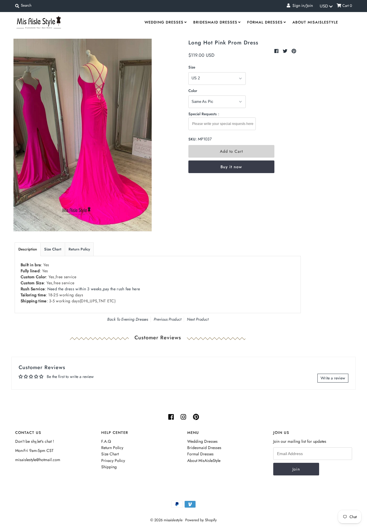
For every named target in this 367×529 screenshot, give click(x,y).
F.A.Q (106, 441)
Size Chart (52, 249)
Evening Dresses (134, 319)
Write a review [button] (333, 378)
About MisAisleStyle (315, 22)
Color (192, 90)
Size (191, 67)
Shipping (109, 467)
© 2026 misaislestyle (166, 520)
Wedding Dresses (164, 22)
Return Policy (79, 249)
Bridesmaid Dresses (215, 22)
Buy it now (231, 167)
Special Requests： (204, 114)
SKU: (192, 139)
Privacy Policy (113, 460)
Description (27, 249)
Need (93, 289)
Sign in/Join (301, 5)
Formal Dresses (265, 22)
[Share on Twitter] (286, 51)
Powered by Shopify (201, 520)
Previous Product (167, 319)
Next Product (197, 319)
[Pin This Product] (294, 51)
